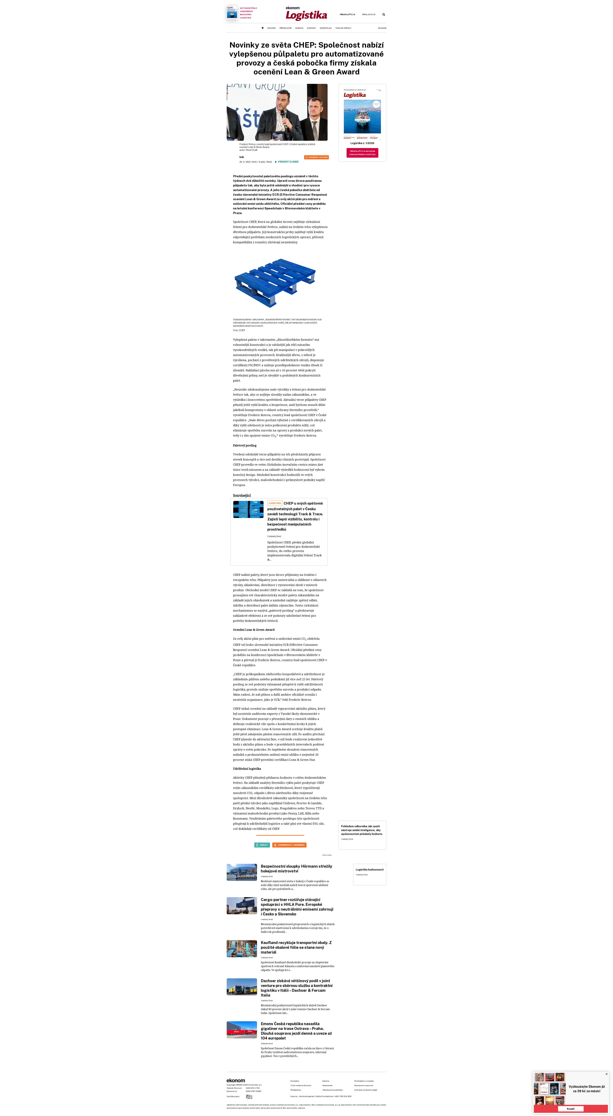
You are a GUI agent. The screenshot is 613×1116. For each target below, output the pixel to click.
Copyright (231, 1085)
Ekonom (382, 28)
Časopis (271, 28)
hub (241, 157)
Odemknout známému (291, 845)
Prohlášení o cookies (364, 1081)
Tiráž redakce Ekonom (301, 1085)
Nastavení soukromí (363, 1085)
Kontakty (295, 1081)
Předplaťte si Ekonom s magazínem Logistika (362, 153)
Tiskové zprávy (343, 28)
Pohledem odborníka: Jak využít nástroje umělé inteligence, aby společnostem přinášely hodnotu (361, 830)
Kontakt (311, 28)
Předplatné (285, 28)
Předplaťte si (347, 14)
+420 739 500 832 (343, 1096)
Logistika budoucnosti (370, 869)
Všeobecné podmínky (332, 1090)
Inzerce (299, 28)
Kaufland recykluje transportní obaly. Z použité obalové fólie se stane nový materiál (296, 947)
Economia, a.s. (255, 1085)
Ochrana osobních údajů (365, 1090)
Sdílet (264, 845)
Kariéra (325, 1081)
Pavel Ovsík (252, 150)
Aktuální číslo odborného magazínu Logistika (248, 13)
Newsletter (327, 1085)
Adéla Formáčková (324, 1096)
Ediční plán (326, 28)
